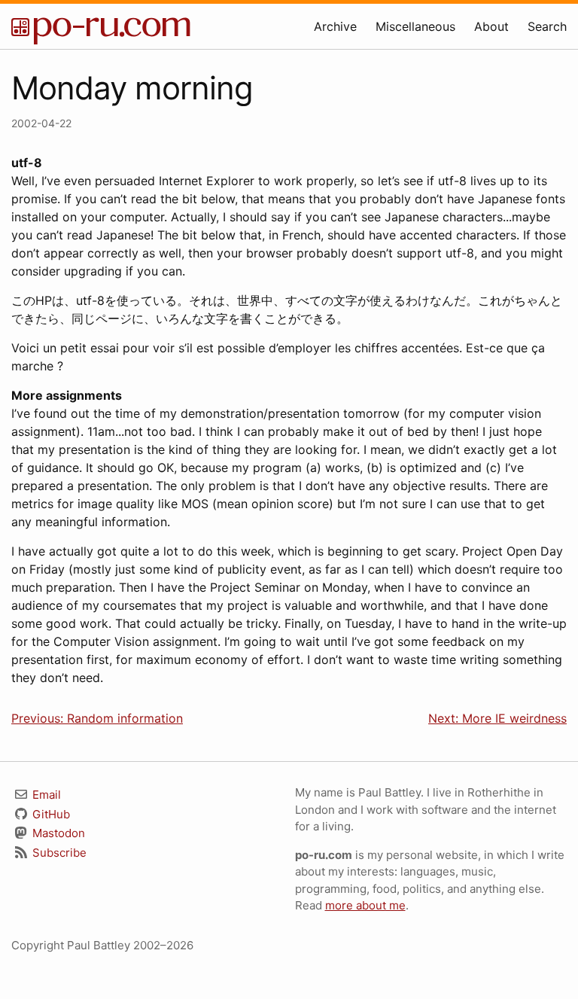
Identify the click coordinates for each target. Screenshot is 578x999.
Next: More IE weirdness (497, 718)
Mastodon (57, 833)
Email (45, 794)
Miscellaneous (415, 26)
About (491, 26)
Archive (335, 26)
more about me (365, 905)
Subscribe (58, 852)
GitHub (49, 814)
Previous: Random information (97, 718)
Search (547, 26)
